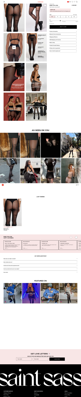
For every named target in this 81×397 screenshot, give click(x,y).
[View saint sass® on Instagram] (4, 395)
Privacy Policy (67, 382)
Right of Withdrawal (68, 385)
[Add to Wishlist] (45, 5)
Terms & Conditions (68, 380)
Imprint (66, 383)
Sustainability (36, 382)
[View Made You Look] (14, 47)
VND (70, 1)
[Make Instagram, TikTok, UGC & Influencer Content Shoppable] (77, 185)
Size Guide (6, 385)
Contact (5, 389)
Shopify (76, 395)
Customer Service (8, 378)
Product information (54, 31)
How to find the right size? (55, 50)
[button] (72, 2)
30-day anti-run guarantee (55, 48)
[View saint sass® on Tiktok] (7, 395)
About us (35, 380)
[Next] (76, 237)
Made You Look (6, 229)
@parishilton (31, 293)
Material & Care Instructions (55, 34)
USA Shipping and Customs (55, 39)
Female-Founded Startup (55, 45)
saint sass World (38, 378)
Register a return (7, 383)
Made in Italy (52, 42)
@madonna (13, 293)
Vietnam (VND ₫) (73, 393)
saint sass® (69, 395)
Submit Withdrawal (68, 387)
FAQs (5, 387)
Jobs (35, 383)
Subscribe (57, 359)
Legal (66, 378)
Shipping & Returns (54, 36)
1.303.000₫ (5, 230)
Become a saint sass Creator (39, 385)
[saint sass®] (40, 2)
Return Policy (6, 382)
